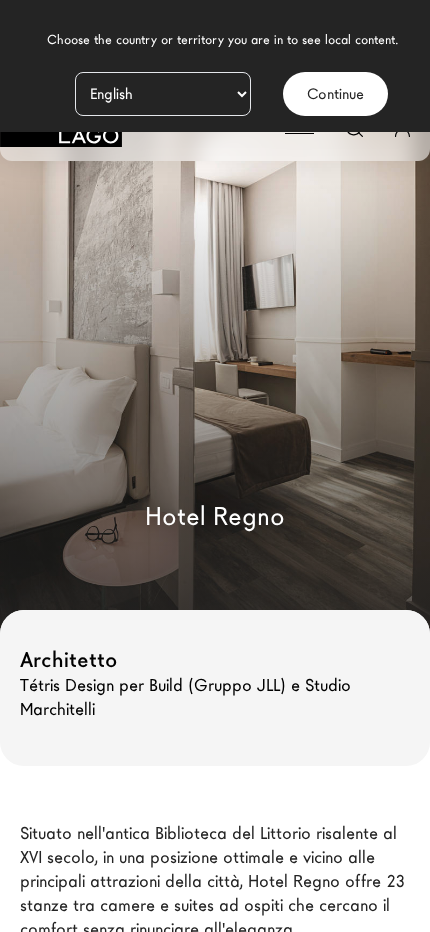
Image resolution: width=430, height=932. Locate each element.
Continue (335, 94)
